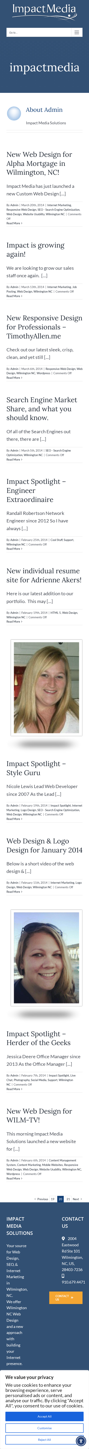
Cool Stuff (56, 540)
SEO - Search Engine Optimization (58, 209)
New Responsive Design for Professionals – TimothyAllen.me (44, 326)
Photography (22, 1080)
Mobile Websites (52, 1165)
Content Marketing (29, 1165)
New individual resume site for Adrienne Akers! (44, 575)
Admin (14, 205)
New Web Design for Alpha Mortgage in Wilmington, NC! (39, 163)
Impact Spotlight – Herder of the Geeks (38, 1038)
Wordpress (43, 373)
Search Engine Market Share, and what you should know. (41, 408)
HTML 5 (56, 612)
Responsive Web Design (21, 209)
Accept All (45, 1416)
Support (68, 540)
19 (52, 1199)
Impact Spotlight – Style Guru (36, 768)
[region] (44, 1409)
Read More (13, 223)
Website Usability (33, 214)
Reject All (44, 1439)
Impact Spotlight (61, 805)
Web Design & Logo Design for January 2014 (44, 845)
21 (68, 1199)
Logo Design (28, 810)
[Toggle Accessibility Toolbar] (81, 1441)
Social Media (38, 1080)
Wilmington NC (55, 214)
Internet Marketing (59, 205)
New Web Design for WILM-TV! (39, 1116)
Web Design (14, 214)
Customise (44, 1428)
